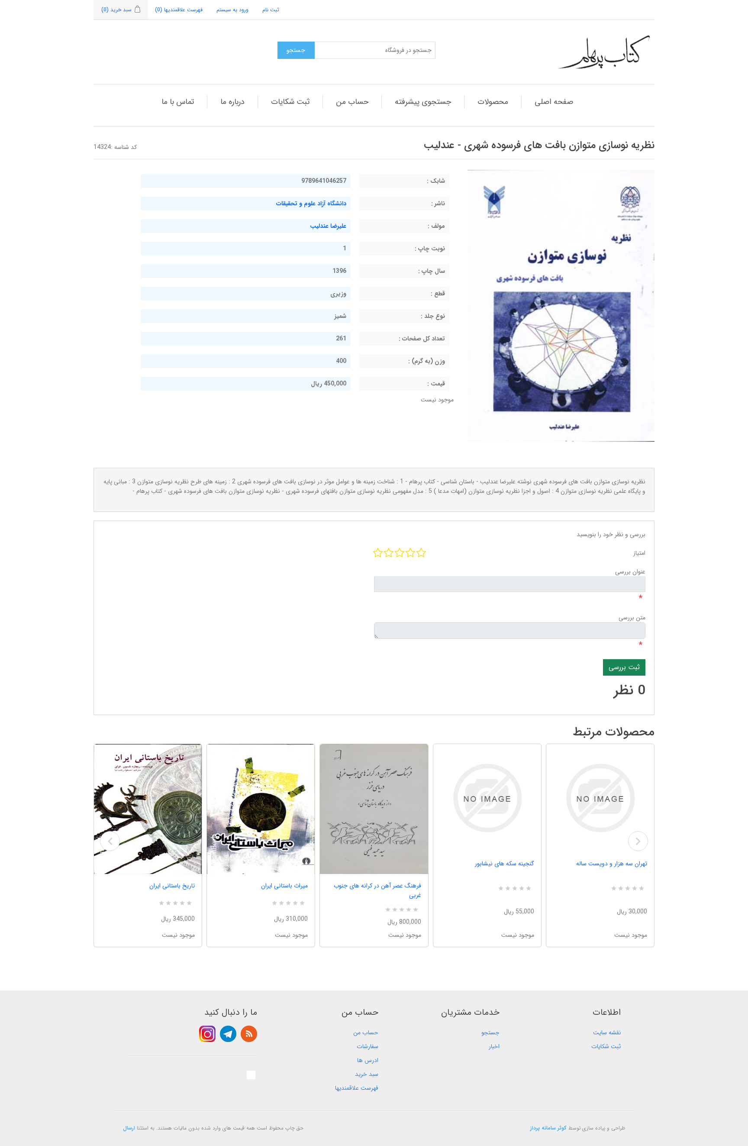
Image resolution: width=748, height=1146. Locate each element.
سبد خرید (366, 1074)
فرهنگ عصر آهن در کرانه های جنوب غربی (377, 890)
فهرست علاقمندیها (356, 1088)
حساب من (352, 102)
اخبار (494, 1046)
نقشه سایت (607, 1032)
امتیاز (639, 553)
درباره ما (232, 102)
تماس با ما (177, 102)
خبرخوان (249, 1034)
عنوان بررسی (630, 571)
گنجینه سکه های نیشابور (504, 863)
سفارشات (367, 1046)
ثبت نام (270, 10)
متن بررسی (632, 617)
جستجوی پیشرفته (423, 102)
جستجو (490, 1032)
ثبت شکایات (290, 102)
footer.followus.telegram (228, 1034)
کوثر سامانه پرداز (548, 1128)
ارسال (129, 1128)
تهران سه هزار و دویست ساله (611, 863)
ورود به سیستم (232, 10)
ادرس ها (367, 1060)
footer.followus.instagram (207, 1034)
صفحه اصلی (554, 102)
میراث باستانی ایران (284, 885)
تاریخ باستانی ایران (172, 885)
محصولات (492, 102)
